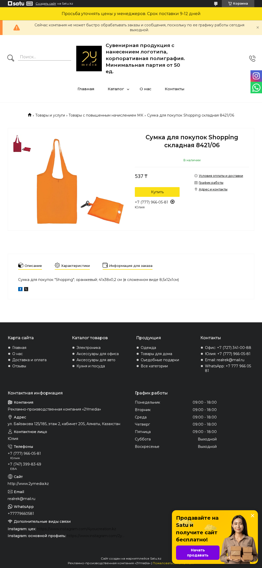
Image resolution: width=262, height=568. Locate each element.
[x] (26, 290)
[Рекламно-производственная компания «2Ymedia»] (89, 58)
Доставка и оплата (29, 360)
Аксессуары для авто (96, 360)
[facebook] (20, 290)
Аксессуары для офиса (98, 353)
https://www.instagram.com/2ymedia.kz (97, 535)
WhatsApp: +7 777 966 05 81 (228, 368)
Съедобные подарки (160, 360)
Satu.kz (155, 558)
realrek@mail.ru (21, 498)
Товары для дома (156, 353)
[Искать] (10, 58)
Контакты (174, 88)
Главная (86, 88)
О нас (145, 88)
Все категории (154, 366)
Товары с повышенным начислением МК (106, 115)
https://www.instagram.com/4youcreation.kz (76, 529)
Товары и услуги (50, 115)
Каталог (116, 88)
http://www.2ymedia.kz (28, 483)
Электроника (89, 347)
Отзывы (19, 366)
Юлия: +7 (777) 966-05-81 (227, 353)
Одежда (148, 347)
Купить (157, 192)
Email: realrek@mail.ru (224, 360)
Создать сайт (46, 3)
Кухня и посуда (91, 366)
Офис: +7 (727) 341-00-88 (228, 347)
